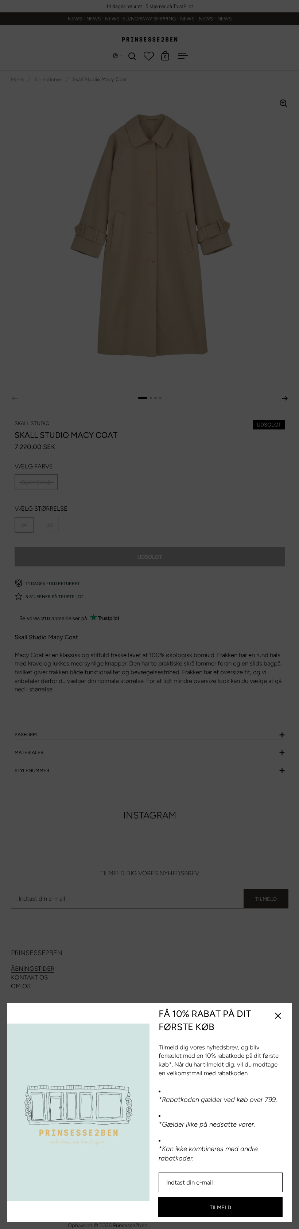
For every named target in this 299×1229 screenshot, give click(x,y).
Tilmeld (220, 1207)
